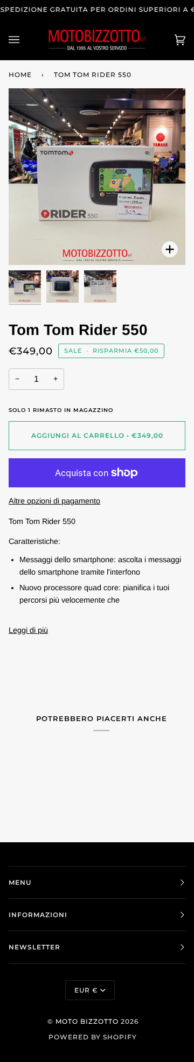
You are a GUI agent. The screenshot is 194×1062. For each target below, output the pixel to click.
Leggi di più (28, 630)
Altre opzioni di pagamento (54, 501)
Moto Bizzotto (87, 1021)
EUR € (86, 990)
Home (20, 75)
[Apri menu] (25, 39)
